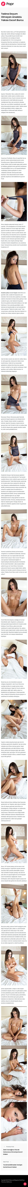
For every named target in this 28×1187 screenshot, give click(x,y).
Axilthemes (9, 1182)
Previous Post (10, 1147)
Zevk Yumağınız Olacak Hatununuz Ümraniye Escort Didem (13, 1152)
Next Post (6, 1162)
